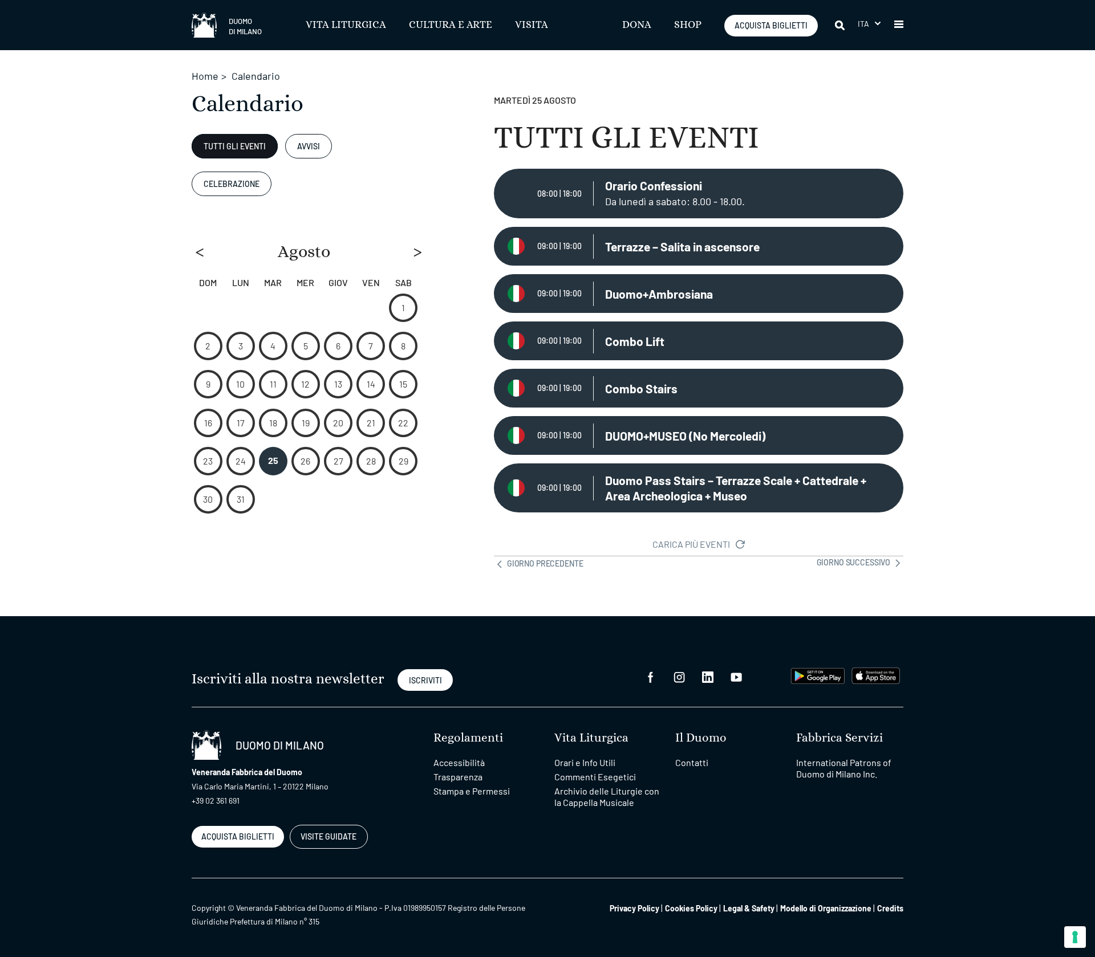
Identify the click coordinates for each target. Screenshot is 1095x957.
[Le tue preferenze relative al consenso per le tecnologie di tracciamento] (1075, 937)
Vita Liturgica (346, 25)
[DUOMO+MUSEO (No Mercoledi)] (698, 435)
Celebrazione (231, 184)
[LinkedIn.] (707, 675)
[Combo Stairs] (698, 388)
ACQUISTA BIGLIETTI (771, 25)
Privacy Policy (634, 908)
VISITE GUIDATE (328, 836)
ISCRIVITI (425, 680)
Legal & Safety (748, 908)
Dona (636, 25)
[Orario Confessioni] (698, 193)
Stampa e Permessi (471, 790)
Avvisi (308, 146)
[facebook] (650, 675)
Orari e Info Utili (584, 762)
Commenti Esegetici (595, 776)
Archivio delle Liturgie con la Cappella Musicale (606, 796)
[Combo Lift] (698, 340)
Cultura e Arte (450, 25)
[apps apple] (875, 674)
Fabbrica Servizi (839, 738)
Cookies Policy (691, 908)
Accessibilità (459, 762)
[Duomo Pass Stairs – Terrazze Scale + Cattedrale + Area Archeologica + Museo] (698, 487)
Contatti (691, 762)
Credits (890, 908)
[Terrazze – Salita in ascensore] (698, 246)
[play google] (818, 674)
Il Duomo (701, 738)
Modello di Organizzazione (825, 908)
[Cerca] (840, 25)
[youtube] (736, 675)
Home (205, 76)
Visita (531, 25)
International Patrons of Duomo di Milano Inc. (843, 768)
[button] (869, 23)
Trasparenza (457, 776)
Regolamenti (468, 738)
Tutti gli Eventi (235, 146)
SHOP (687, 25)
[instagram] (679, 675)
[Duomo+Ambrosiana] (698, 293)
